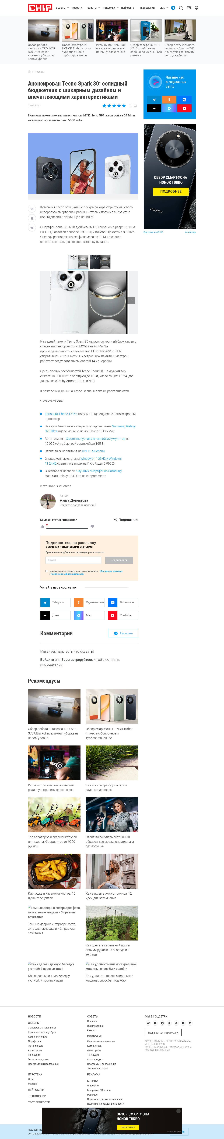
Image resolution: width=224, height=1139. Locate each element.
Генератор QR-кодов (99, 1090)
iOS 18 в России (93, 451)
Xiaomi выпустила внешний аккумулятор (95, 438)
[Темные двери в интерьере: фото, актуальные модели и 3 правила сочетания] (54, 912)
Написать (126, 633)
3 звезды (114, 106)
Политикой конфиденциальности (67, 574)
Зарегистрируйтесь (77, 659)
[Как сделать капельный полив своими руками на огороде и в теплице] (112, 923)
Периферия (34, 1041)
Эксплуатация (95, 1025)
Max (89, 615)
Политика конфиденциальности (105, 1103)
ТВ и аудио (34, 1054)
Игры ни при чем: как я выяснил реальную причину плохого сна (110, 48)
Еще (162, 7)
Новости (77, 7)
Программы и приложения (43, 1064)
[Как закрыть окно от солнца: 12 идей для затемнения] (112, 871)
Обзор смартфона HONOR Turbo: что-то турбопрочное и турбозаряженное (76, 50)
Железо (32, 1083)
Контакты (190, 232)
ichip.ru (92, 1080)
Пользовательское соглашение (105, 1099)
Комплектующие (37, 1036)
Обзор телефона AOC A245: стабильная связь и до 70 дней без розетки (146, 50)
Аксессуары (35, 1050)
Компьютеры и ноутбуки (42, 1032)
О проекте (93, 1085)
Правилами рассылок (111, 571)
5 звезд (123, 106)
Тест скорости (39, 1102)
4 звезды (119, 106)
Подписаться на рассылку (163, 1032)
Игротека (35, 1074)
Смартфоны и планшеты (42, 1027)
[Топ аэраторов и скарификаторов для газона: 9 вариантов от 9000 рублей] (54, 814)
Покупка (92, 1021)
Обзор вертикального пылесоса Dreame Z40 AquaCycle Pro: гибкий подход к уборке (179, 50)
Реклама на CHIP (153, 232)
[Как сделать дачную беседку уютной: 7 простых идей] (54, 966)
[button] (131, 300)
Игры (31, 1079)
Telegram (58, 602)
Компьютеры (94, 1045)
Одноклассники (95, 602)
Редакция (92, 1094)
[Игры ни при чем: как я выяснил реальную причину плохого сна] (54, 762)
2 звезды (109, 106)
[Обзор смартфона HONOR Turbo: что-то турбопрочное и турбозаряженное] (112, 706)
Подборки (109, 7)
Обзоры (60, 7)
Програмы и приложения (101, 1064)
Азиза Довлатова (74, 500)
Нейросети (128, 7)
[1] (42, 527)
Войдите (47, 659)
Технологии (147, 7)
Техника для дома (38, 1059)
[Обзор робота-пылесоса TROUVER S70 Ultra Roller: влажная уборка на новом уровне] (54, 706)
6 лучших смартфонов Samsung (99, 471)
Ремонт (91, 1030)
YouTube (125, 615)
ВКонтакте (127, 602)
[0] (92, 527)
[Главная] (29, 71)
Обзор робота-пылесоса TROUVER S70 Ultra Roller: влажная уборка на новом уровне (41, 52)
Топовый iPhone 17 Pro (61, 414)
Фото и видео (35, 1045)
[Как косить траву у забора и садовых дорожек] (112, 762)
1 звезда (104, 106)
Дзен (55, 615)
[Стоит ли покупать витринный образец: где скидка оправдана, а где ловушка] (112, 814)
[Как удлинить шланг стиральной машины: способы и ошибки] (112, 966)
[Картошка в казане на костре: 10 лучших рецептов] (54, 871)
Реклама (93, 1074)
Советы (92, 7)
